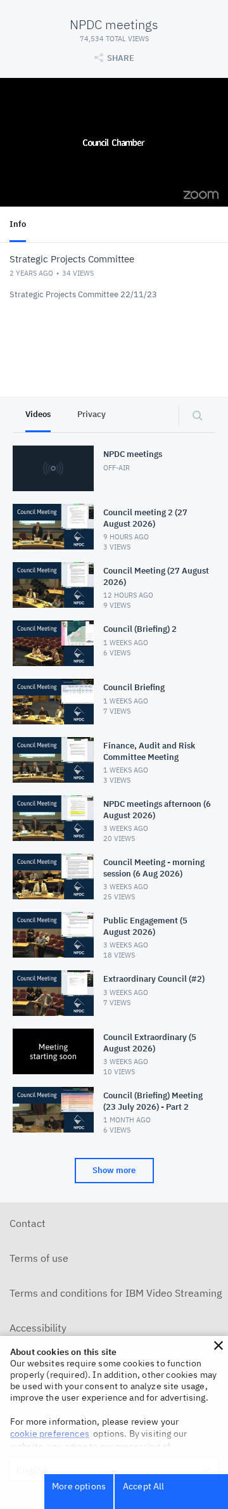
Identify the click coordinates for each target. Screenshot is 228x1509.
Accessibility (38, 1327)
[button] (218, 1345)
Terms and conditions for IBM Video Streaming (116, 1293)
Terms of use (39, 1258)
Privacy (91, 414)
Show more (114, 1170)
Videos (38, 414)
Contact (28, 1223)
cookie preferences (49, 1433)
